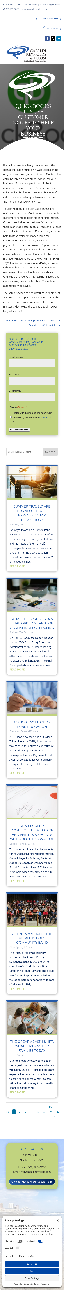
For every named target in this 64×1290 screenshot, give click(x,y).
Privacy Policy (46, 417)
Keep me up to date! (19, 429)
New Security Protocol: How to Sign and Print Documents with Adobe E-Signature (32, 832)
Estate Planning (17, 1055)
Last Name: (15, 390)
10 (51, 1111)
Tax (21, 524)
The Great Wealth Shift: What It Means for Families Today (32, 1046)
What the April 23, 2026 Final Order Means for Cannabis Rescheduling (32, 623)
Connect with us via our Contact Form (32, 1181)
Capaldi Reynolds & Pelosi (22, 843)
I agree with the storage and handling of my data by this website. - (33, 417)
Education (14, 731)
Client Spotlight (17, 947)
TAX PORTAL (52, 28)
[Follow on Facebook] (47, 38)
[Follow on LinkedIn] (58, 38)
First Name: (15, 374)
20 (58, 1111)
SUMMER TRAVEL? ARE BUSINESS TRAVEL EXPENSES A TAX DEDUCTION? (32, 513)
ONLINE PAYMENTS (48, 18)
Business (13, 524)
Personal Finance (29, 731)
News (29, 947)
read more (17, 566)
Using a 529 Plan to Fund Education (32, 724)
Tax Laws (28, 632)
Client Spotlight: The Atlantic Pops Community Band (32, 938)
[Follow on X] (53, 38)
